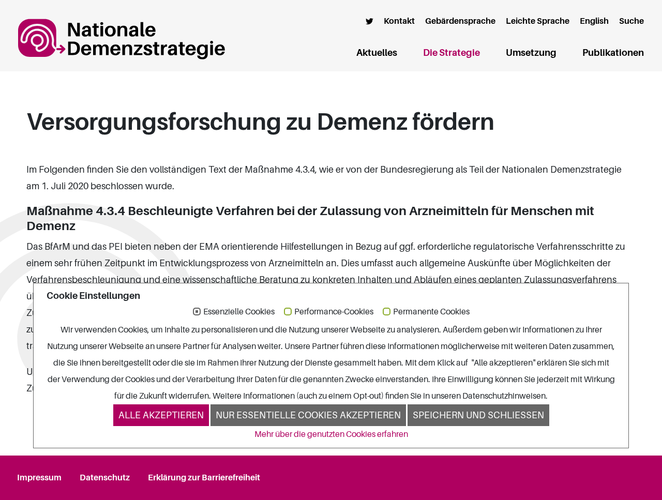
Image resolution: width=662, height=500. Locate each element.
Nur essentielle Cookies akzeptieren (308, 415)
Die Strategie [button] (451, 53)
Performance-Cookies (333, 312)
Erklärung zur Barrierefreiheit (204, 477)
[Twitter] (369, 21)
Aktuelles (376, 53)
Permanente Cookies (431, 312)
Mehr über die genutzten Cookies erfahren (331, 434)
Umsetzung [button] (531, 53)
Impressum (39, 477)
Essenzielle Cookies (239, 312)
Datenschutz (105, 477)
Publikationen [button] (613, 53)
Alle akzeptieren (161, 415)
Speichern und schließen (478, 415)
